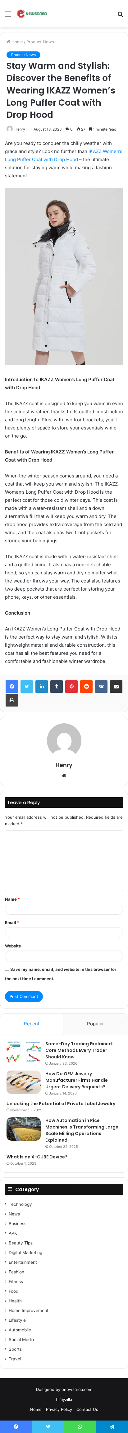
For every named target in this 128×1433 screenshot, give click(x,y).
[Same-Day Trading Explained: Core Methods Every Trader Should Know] (24, 1052)
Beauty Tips (21, 1242)
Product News (40, 41)
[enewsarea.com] (32, 13)
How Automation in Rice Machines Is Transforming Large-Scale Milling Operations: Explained (83, 1130)
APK (13, 1233)
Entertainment (23, 1262)
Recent (31, 1024)
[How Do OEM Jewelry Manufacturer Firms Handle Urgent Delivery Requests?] (24, 1082)
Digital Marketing (25, 1252)
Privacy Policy (59, 1409)
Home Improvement (28, 1310)
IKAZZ (95, 151)
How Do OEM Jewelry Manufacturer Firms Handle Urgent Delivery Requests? (76, 1080)
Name (12, 899)
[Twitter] (27, 686)
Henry (20, 129)
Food (13, 1291)
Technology (20, 1204)
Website (13, 945)
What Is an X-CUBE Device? (37, 1157)
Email (12, 922)
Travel (15, 1358)
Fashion (16, 1271)
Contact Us (87, 1409)
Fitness (16, 1281)
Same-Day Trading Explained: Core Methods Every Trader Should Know (79, 1050)
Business (17, 1223)
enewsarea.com (77, 1389)
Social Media (21, 1339)
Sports (15, 1349)
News (14, 1213)
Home (16, 41)
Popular (95, 1024)
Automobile (20, 1329)
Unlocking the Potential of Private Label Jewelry (61, 1103)
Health (15, 1300)
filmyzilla (64, 1399)
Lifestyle (17, 1320)
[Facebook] (12, 686)
